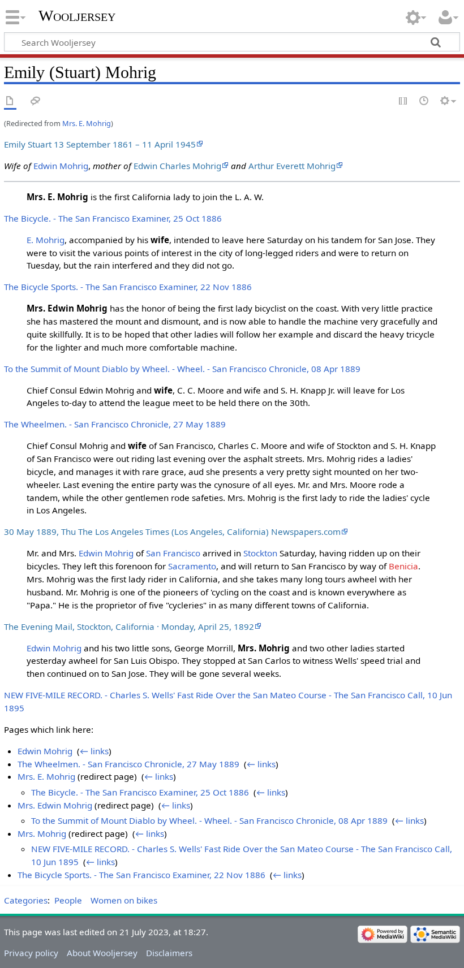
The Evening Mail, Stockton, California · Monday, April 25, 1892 (129, 626)
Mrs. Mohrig (42, 833)
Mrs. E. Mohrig (86, 123)
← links (94, 751)
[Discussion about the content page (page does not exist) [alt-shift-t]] (35, 101)
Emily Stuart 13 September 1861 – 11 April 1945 (100, 144)
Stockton (260, 553)
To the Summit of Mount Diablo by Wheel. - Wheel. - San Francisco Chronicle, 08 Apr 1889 (182, 368)
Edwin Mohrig (60, 165)
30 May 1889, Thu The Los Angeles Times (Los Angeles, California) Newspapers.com (172, 531)
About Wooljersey (102, 952)
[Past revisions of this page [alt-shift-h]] (424, 101)
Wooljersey (76, 15)
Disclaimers (169, 952)
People (68, 900)
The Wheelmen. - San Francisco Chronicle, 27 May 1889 (115, 424)
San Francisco (173, 553)
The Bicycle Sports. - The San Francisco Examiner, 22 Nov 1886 (128, 286)
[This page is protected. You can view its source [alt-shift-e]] (403, 101)
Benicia (403, 566)
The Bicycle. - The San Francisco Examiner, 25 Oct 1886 (113, 218)
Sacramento (192, 566)
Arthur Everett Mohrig (292, 165)
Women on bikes (124, 900)
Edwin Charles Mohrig (177, 165)
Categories (26, 900)
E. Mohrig (46, 239)
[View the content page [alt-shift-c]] (10, 101)
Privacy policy (31, 952)
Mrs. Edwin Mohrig (55, 805)
